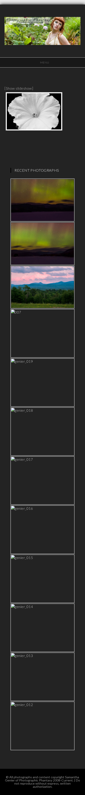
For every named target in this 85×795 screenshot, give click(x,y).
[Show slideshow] (19, 88)
